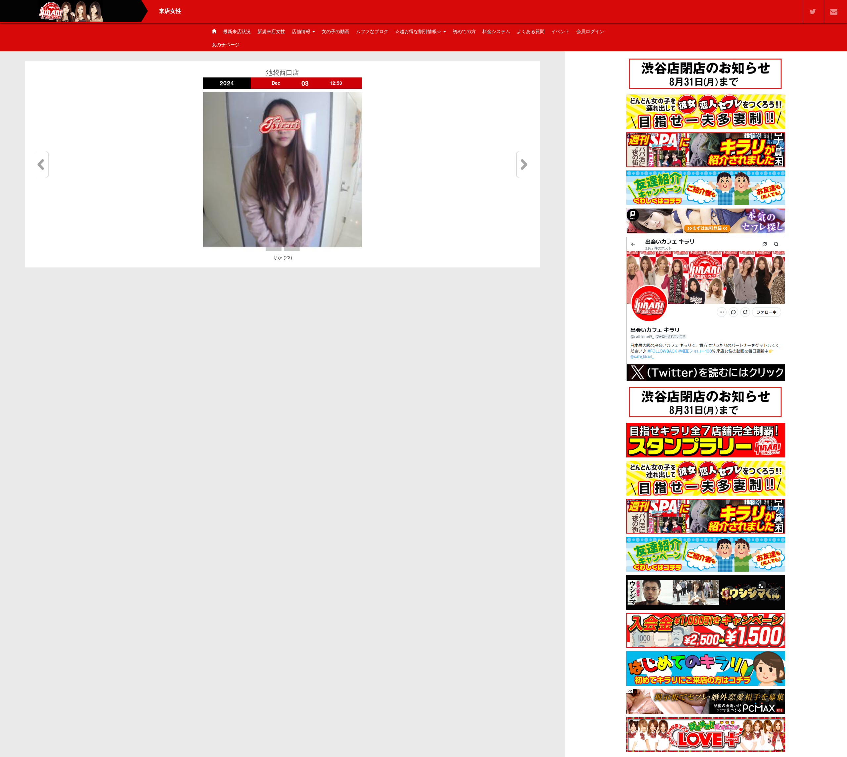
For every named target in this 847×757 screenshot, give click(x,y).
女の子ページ (226, 44)
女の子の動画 (335, 31)
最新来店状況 (237, 31)
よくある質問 (531, 31)
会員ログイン (590, 31)
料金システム (496, 31)
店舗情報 (302, 31)
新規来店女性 (271, 31)
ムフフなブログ (372, 31)
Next (523, 164)
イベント (560, 31)
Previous (42, 164)
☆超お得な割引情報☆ (419, 31)
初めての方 (464, 31)
